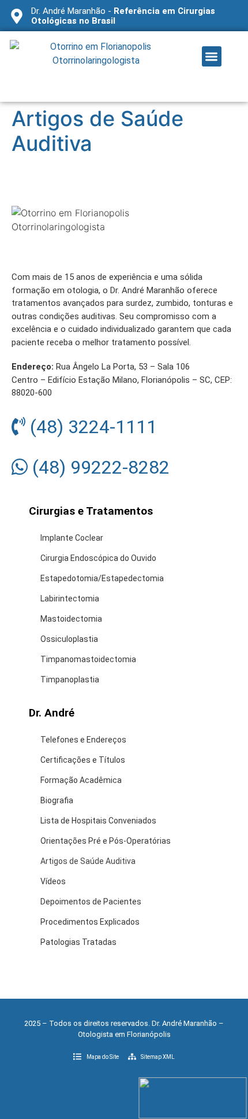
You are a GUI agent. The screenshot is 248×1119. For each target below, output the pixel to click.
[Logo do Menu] (96, 66)
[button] (212, 56)
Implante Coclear (71, 537)
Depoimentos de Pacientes (90, 901)
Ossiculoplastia (69, 639)
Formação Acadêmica (81, 780)
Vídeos (53, 881)
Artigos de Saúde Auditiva (88, 861)
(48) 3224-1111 (91, 427)
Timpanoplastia (69, 679)
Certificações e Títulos (82, 760)
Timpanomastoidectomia (88, 659)
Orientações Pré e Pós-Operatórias (105, 840)
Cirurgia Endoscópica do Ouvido (98, 558)
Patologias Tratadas (78, 942)
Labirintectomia (69, 598)
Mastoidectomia (71, 618)
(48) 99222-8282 (99, 467)
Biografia (56, 800)
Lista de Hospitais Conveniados (98, 820)
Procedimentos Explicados (90, 921)
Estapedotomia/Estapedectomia (102, 578)
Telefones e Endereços (83, 739)
